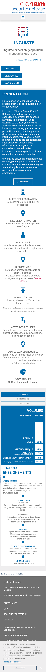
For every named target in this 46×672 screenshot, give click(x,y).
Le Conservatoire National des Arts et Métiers (21, 588)
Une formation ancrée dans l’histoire (19, 628)
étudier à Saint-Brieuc (16, 635)
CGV (6, 608)
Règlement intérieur (15, 614)
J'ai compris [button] (20, 668)
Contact (8, 619)
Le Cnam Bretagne (12, 582)
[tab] (23, 394)
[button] (23, 17)
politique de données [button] (12, 662)
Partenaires (10, 603)
